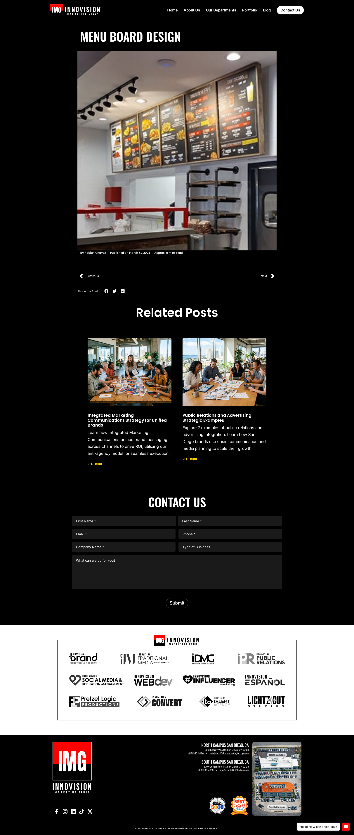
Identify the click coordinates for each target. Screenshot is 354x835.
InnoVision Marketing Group (174, 828)
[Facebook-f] (57, 811)
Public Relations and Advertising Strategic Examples (217, 418)
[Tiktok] (81, 811)
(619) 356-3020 (196, 753)
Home (172, 10)
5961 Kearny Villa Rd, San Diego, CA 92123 (227, 750)
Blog (267, 10)
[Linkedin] (73, 811)
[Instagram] (65, 811)
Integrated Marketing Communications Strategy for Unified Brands (127, 420)
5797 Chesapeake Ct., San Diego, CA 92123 (226, 766)
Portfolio (249, 10)
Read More (95, 463)
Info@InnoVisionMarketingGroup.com (229, 753)
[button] (106, 291)
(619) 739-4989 (206, 770)
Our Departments (221, 10)
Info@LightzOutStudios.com (234, 770)
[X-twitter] (90, 811)
